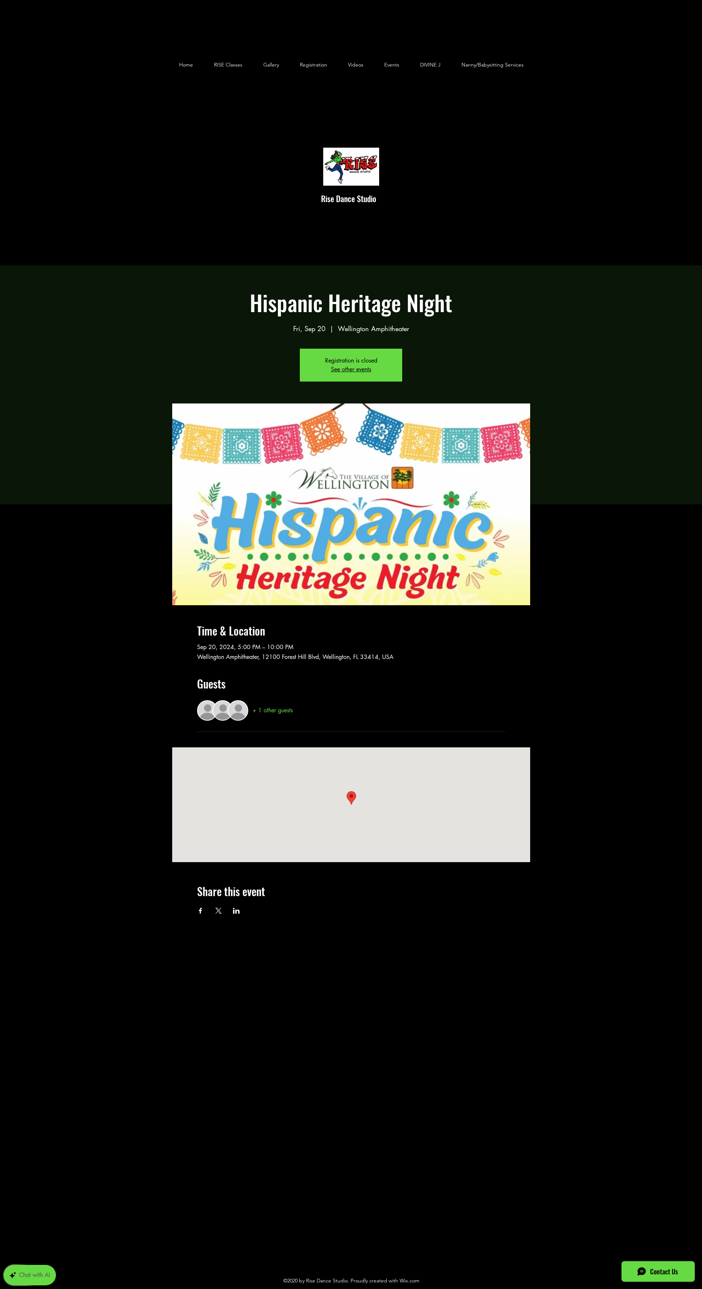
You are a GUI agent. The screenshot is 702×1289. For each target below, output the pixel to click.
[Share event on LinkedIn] (236, 911)
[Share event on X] (218, 911)
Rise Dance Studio (348, 198)
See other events (351, 369)
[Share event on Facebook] (200, 911)
